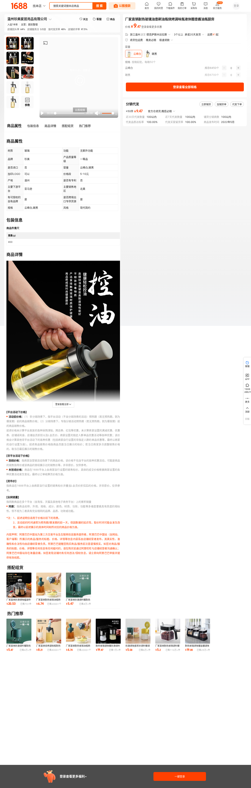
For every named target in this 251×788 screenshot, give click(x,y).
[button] (79, 80)
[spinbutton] (231, 67)
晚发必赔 (151, 39)
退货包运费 (136, 39)
